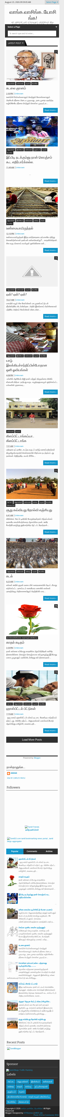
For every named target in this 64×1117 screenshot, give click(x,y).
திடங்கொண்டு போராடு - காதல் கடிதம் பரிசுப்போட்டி (22, 638)
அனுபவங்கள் (11, 83)
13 (56, 672)
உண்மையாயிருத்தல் (19, 228)
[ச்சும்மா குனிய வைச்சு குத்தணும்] (12, 936)
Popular (14, 851)
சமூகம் (28, 83)
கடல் (9, 576)
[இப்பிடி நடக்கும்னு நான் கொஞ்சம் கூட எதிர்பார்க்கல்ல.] (32, 131)
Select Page (51, 2)
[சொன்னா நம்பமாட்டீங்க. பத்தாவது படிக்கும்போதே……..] (12, 972)
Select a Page (14, 27)
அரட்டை (9, 502)
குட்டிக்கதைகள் (41, 1086)
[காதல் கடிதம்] (32, 619)
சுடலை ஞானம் (16, 88)
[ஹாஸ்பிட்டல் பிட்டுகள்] (32, 685)
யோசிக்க (35, 83)
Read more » (50, 110)
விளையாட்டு (10, 505)
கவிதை (36, 220)
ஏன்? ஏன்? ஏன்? (16, 295)
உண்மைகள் (20, 83)
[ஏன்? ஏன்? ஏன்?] (32, 271)
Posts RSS (38, 1115)
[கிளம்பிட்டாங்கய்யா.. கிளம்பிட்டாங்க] (32, 413)
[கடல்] (32, 553)
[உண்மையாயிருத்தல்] (32, 202)
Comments (32, 851)
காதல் (42, 220)
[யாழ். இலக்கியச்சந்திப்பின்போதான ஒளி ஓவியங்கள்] (32, 337)
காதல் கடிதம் (15, 642)
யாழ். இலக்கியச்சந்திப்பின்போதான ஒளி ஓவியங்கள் (26, 365)
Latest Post (14, 43)
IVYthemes (28, 1113)
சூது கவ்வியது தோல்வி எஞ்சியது (29, 510)
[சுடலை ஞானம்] (32, 65)
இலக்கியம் (20, 150)
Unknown (19, 94)
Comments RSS (52, 1115)
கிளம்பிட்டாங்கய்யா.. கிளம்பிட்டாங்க (20, 438)
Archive (49, 851)
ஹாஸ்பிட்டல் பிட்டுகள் (21, 709)
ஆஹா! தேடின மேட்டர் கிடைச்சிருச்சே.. (34, 1001)
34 (56, 606)
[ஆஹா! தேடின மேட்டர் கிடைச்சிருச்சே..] (12, 1010)
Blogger (37, 758)
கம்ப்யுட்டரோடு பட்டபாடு (28, 984)
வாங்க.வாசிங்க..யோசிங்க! (32, 1108)
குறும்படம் (37, 150)
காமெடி (35, 502)
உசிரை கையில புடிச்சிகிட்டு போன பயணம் (35, 910)
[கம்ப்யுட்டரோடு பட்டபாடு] (12, 992)
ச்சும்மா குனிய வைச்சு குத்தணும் (32, 927)
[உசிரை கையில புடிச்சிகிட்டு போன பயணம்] (12, 918)
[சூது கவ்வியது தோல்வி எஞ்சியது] (32, 484)
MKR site (39, 1113)
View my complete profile (16, 778)
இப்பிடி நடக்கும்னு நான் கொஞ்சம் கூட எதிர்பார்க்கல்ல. (29, 160)
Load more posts (32, 739)
